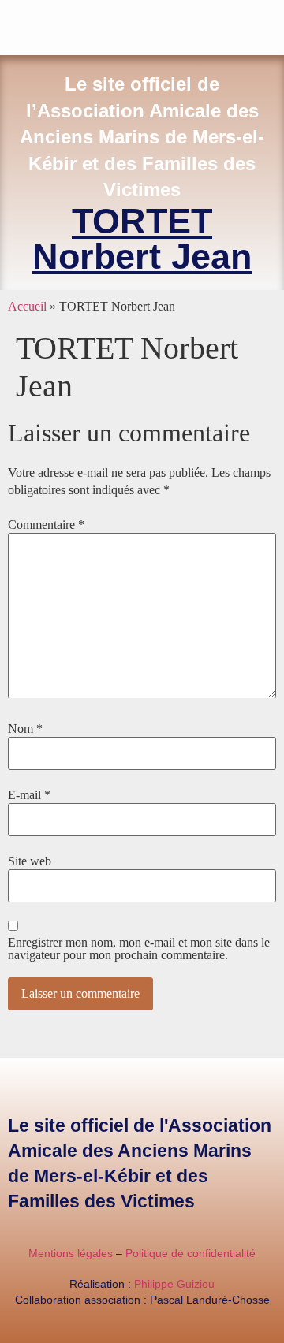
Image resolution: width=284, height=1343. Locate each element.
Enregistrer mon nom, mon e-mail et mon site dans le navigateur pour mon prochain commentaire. (139, 949)
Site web (29, 861)
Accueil (27, 306)
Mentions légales (70, 1253)
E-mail (29, 795)
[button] (273, 24)
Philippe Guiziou (174, 1284)
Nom (25, 729)
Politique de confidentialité (190, 1253)
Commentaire (46, 525)
